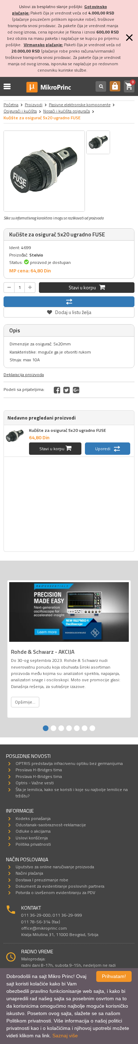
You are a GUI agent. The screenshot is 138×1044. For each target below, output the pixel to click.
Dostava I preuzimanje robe (42, 879)
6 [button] (84, 728)
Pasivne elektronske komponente (79, 104)
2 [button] (53, 728)
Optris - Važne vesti (35, 782)
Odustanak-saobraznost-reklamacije (51, 824)
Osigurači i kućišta (20, 111)
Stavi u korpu (84, 287)
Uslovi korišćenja (32, 837)
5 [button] (77, 728)
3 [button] (61, 728)
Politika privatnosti (33, 844)
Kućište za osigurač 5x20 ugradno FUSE (67, 430)
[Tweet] (66, 390)
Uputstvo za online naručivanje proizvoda (55, 866)
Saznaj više (65, 1035)
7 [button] (92, 728)
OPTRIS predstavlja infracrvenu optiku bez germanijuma (69, 763)
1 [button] (45, 728)
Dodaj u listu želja (69, 311)
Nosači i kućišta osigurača (66, 111)
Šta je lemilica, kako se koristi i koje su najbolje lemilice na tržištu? (72, 792)
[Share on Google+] (76, 390)
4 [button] (69, 728)
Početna (11, 104)
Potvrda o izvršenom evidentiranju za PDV (55, 892)
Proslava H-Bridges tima (39, 769)
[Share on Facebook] (57, 390)
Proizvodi (33, 104)
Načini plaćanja (29, 873)
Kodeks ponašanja (33, 818)
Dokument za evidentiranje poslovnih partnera (60, 886)
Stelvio (36, 255)
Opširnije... (25, 702)
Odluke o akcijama (33, 831)
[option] (44, 171)
